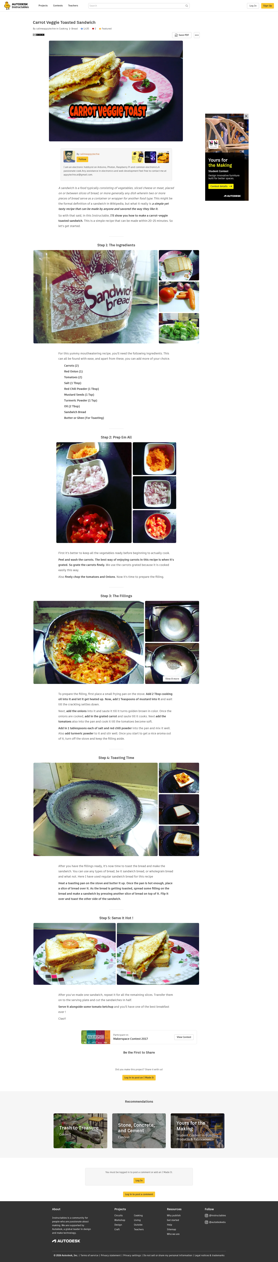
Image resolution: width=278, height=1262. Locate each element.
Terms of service (89, 1255)
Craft (117, 1229)
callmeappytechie (46, 28)
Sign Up (267, 5)
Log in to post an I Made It (139, 1077)
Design (118, 1224)
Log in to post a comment (139, 1194)
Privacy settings (132, 1255)
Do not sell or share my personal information (167, 1255)
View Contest (184, 1037)
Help (169, 1224)
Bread (74, 28)
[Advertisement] (227, 157)
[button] (197, 35)
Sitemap (171, 1229)
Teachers (73, 5)
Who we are (173, 1234)
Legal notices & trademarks (209, 1255)
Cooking (63, 28)
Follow (82, 159)
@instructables (217, 1215)
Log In (253, 5)
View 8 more (172, 678)
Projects (43, 5)
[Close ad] (246, 116)
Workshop (119, 1220)
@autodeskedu (217, 1222)
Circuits (118, 1215)
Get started (173, 1220)
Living (137, 1220)
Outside (138, 1224)
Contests (58, 5)
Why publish (174, 1215)
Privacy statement (111, 1255)
